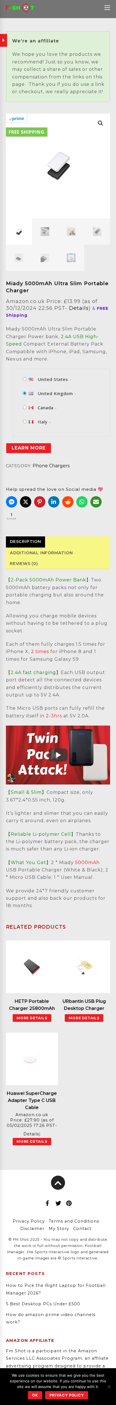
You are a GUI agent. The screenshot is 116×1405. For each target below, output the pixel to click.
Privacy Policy (29, 1221)
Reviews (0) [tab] (24, 563)
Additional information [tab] (41, 552)
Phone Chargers (51, 465)
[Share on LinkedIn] (53, 502)
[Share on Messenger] (11, 502)
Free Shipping (26, 132)
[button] (100, 123)
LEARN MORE (28, 448)
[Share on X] (25, 502)
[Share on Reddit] (67, 502)
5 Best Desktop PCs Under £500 (43, 1303)
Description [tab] (25, 541)
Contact (82, 1228)
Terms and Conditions (74, 1221)
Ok (35, 1395)
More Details (32, 1018)
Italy (43, 422)
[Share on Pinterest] (39, 502)
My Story (59, 1228)
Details (79, 308)
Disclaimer (32, 1228)
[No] (109, 1386)
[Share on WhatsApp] (82, 502)
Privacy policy (67, 1395)
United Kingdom (55, 393)
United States (53, 379)
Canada (45, 407)
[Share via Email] (96, 502)
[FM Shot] (20, 9)
